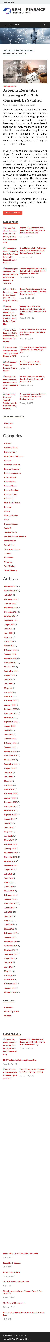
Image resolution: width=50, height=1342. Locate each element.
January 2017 (10, 937)
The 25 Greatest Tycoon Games (16, 1282)
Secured (7, 528)
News (6, 520)
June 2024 (8, 633)
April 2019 (8, 836)
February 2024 (10, 650)
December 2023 (10, 658)
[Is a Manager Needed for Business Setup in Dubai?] (10, 362)
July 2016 (8, 963)
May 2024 (8, 637)
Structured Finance (12, 549)
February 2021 (10, 743)
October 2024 (9, 616)
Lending (7, 507)
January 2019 (10, 849)
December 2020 (10, 751)
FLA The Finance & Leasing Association (19, 1060)
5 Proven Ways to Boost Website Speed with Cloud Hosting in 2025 (33, 349)
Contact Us (8, 1007)
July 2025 (8, 595)
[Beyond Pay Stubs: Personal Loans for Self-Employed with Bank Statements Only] (10, 228)
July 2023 (8, 679)
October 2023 (9, 667)
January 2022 (10, 739)
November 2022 (10, 713)
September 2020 (10, 764)
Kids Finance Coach (11, 1272)
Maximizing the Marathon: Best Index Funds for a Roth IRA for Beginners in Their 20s (33, 271)
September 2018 (10, 865)
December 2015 (10, 992)
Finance (7, 460)
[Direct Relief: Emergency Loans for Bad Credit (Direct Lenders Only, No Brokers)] (10, 289)
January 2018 (10, 899)
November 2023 (10, 663)
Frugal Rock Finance (12, 1263)
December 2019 (10, 802)
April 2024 (8, 641)
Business (7, 444)
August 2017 (9, 908)
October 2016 (9, 950)
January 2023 (10, 705)
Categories (8, 423)
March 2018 (9, 891)
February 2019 (10, 844)
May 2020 (8, 781)
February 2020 (10, 794)
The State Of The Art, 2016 (14, 1303)
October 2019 (9, 810)
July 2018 (8, 874)
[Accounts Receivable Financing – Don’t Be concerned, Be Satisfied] (25, 71)
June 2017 (8, 916)
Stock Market (10, 541)
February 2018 (10, 895)
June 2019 (8, 827)
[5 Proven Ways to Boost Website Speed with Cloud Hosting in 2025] (10, 348)
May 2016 (8, 971)
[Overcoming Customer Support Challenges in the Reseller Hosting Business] (10, 394)
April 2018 (8, 887)
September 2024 (10, 620)
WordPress (16, 1339)
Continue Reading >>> (12, 212)
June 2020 (8, 777)
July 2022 (8, 730)
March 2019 (9, 840)
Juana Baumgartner (28, 105)
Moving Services (11, 515)
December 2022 (10, 709)
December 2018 (10, 853)
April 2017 (8, 925)
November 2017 (10, 903)
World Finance (10, 570)
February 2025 (10, 599)
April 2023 (8, 692)
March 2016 (9, 980)
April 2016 (8, 975)
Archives (8, 427)
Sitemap (7, 1016)
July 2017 (8, 912)
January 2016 (10, 988)
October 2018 (9, 861)
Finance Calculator (12, 465)
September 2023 (10, 671)
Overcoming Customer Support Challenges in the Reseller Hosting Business (33, 396)
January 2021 (10, 747)
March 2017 (9, 929)
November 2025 (10, 591)
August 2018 (9, 870)
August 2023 (9, 675)
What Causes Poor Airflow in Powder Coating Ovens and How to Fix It (32, 379)
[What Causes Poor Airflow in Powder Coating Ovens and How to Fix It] (10, 377)
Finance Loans (10, 477)
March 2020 (9, 789)
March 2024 (9, 646)
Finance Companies (12, 473)
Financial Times (10, 494)
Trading (7, 553)
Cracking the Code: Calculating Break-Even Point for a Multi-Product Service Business (33, 250)
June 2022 (8, 734)
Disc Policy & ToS (11, 1012)
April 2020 (8, 785)
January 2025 (10, 603)
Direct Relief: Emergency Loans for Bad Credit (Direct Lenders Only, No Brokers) (33, 291)
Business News (10, 452)
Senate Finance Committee (15, 537)
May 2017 (8, 920)
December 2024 (10, 608)
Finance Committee (12, 469)
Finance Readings (11, 490)
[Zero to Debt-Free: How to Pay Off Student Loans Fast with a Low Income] (10, 330)
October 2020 (9, 760)
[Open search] (44, 25)
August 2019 (9, 819)
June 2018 (8, 878)
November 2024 (10, 612)
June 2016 (8, 967)
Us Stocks (8, 562)
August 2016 (9, 958)
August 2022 (9, 726)
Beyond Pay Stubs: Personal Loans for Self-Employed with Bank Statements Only (32, 230)
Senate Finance (10, 532)
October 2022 (9, 718)
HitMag (27, 1339)
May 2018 (8, 882)
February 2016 (10, 984)
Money (7, 511)
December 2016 (10, 942)
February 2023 (10, 701)
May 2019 (8, 832)
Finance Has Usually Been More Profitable (20, 1253)
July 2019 (8, 823)
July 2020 (8, 772)
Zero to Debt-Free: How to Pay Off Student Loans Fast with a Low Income (33, 332)
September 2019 (10, 815)
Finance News (10, 482)
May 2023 (8, 688)
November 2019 (10, 806)
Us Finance (8, 558)
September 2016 (10, 954)
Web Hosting (9, 566)
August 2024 (9, 625)
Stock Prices (9, 545)
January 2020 (10, 798)
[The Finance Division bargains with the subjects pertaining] (10, 1070)
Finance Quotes (10, 486)
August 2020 (9, 768)
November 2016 (10, 946)
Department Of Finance (14, 456)
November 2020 (10, 756)
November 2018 (10, 857)
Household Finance (12, 503)
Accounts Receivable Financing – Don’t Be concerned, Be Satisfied (22, 95)
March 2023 (9, 696)
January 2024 (10, 654)
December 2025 (10, 587)
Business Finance (11, 448)
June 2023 (8, 684)
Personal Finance (9, 86)
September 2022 (10, 722)
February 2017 (10, 933)
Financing (8, 498)
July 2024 (8, 629)
